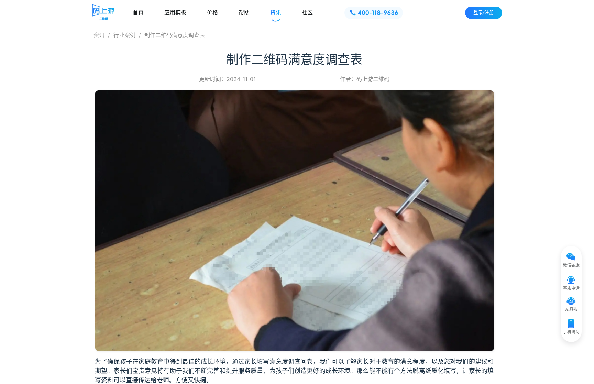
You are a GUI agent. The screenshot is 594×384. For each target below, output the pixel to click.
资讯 (99, 35)
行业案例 (124, 35)
